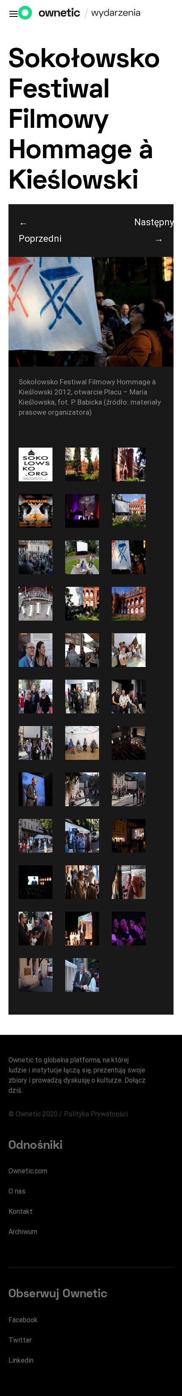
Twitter (20, 1340)
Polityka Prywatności (96, 1114)
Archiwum (22, 1232)
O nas (16, 1191)
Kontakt (20, 1211)
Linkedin (20, 1360)
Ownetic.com (27, 1171)
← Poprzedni (38, 230)
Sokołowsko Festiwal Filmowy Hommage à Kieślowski (84, 121)
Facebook (23, 1320)
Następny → (154, 230)
